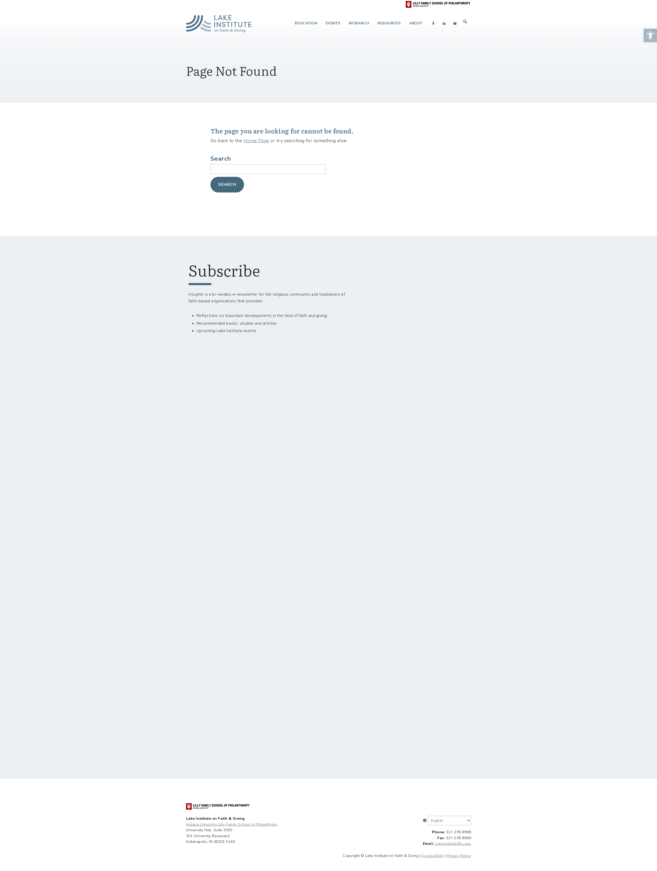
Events (333, 23)
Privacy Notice (459, 855)
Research (359, 23)
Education (306, 23)
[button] (650, 35)
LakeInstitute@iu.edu (453, 843)
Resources (389, 23)
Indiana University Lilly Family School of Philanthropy (231, 824)
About (415, 23)
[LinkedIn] (444, 23)
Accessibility (432, 855)
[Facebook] (433, 23)
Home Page (256, 141)
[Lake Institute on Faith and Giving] (219, 22)
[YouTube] (455, 23)
